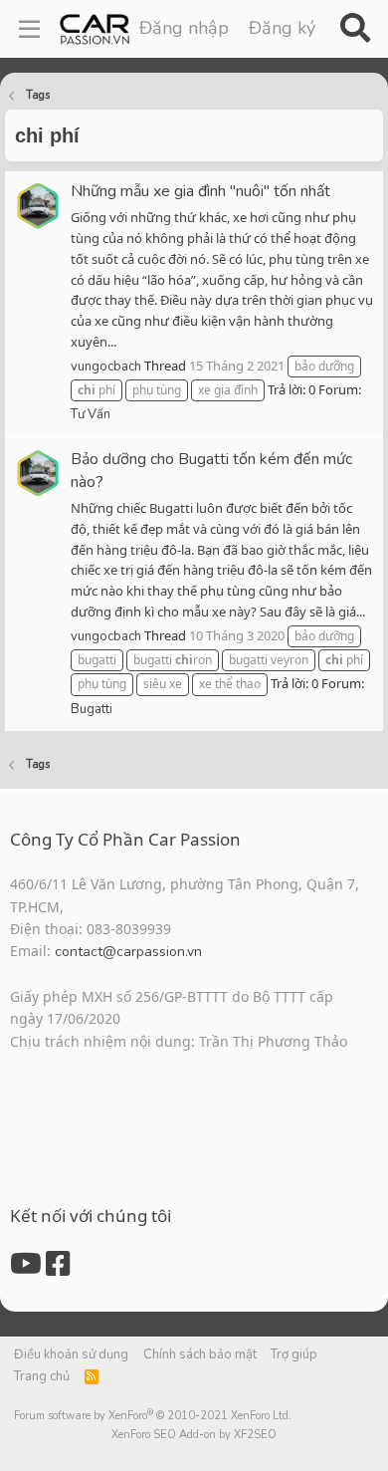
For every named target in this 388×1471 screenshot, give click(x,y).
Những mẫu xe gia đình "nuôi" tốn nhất (200, 191)
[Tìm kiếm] (354, 29)
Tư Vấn (90, 414)
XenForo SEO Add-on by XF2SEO (194, 1434)
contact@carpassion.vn (128, 951)
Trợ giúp (294, 1354)
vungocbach (106, 366)
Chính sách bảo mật (200, 1354)
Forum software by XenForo (152, 1415)
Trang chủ (42, 1376)
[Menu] (29, 29)
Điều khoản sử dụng (71, 1354)
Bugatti (91, 709)
